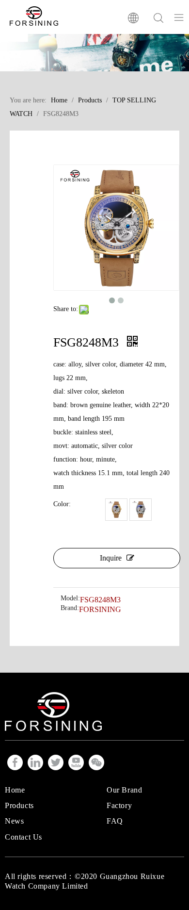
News (14, 821)
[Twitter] (55, 762)
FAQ (115, 821)
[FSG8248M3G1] (116, 509)
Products (19, 805)
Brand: (70, 608)
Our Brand (124, 790)
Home (15, 790)
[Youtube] (76, 762)
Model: (70, 598)
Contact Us (23, 837)
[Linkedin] (35, 762)
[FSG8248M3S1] (140, 509)
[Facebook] (15, 762)
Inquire (111, 558)
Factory (119, 805)
